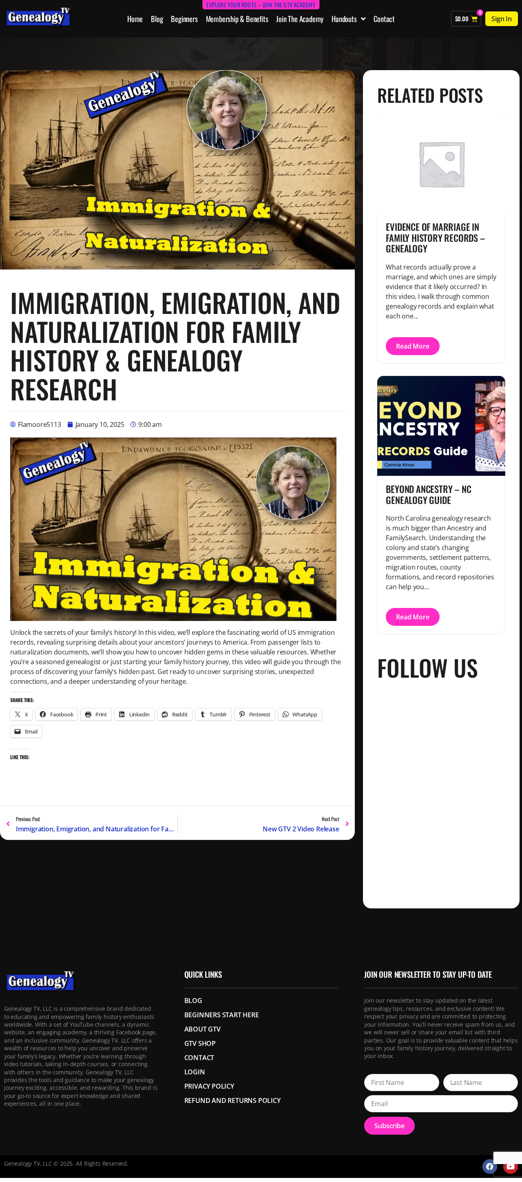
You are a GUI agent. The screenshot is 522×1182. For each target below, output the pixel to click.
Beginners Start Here (221, 1015)
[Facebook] (489, 1166)
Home (135, 18)
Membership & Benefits (237, 18)
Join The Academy (299, 18)
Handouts (344, 18)
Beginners (184, 18)
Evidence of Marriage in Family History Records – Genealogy (435, 237)
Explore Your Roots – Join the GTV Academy (260, 4)
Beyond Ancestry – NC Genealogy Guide (428, 494)
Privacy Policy (209, 1086)
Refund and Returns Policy (232, 1100)
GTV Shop (200, 1043)
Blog (157, 18)
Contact (384, 18)
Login (194, 1072)
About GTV (202, 1029)
